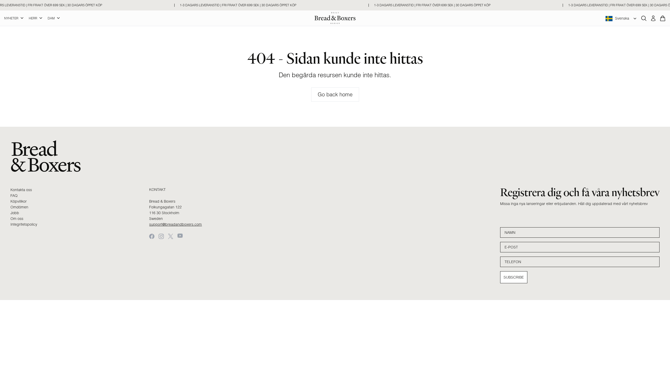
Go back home (335, 94)
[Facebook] (151, 236)
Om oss (16, 218)
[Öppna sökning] (644, 18)
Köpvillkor (18, 201)
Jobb (14, 212)
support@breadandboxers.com (175, 224)
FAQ (14, 195)
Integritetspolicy (23, 224)
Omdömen (19, 207)
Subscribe (514, 277)
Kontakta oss (21, 189)
